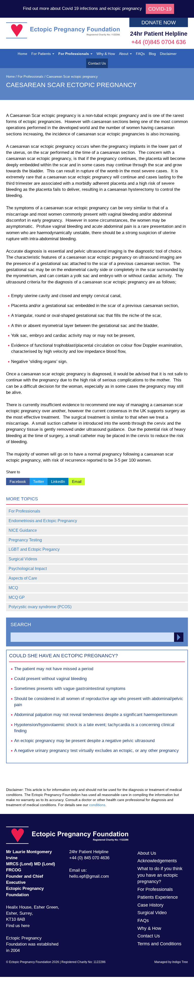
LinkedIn (56, 481)
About (124, 54)
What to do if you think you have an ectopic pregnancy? (159, 875)
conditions (97, 805)
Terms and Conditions (159, 943)
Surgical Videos (23, 559)
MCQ (13, 588)
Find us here (18, 925)
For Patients (41, 54)
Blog (152, 54)
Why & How (105, 54)
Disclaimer (168, 54)
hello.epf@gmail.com (89, 876)
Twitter (37, 481)
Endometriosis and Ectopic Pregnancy (43, 521)
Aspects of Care (23, 578)
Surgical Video (152, 912)
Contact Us (97, 63)
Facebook (16, 481)
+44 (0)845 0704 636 (158, 42)
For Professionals (74, 54)
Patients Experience (157, 897)
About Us (146, 853)
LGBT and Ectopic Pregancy (34, 549)
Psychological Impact (28, 568)
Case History (150, 905)
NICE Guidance (23, 530)
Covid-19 (160, 9)
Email (74, 481)
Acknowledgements (157, 860)
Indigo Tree (180, 962)
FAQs (140, 54)
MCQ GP (17, 597)
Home (22, 54)
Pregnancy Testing (25, 540)
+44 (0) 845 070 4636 (89, 857)
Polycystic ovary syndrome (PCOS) (40, 607)
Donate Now (158, 22)
